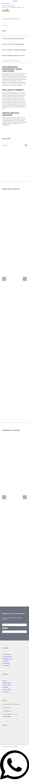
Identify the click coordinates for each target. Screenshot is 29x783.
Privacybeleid (6, 665)
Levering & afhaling (7, 656)
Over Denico (6, 661)
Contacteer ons (6, 663)
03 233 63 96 (14, 123)
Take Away (5, 687)
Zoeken (4, 30)
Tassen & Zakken (7, 689)
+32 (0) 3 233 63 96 (6, 3)
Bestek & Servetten (7, 682)
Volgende (25, 279)
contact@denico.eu (6, 124)
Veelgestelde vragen (7, 659)
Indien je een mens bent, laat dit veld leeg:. (10, 629)
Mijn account (15, 1)
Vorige (4, 279)
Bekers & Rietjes (7, 685)
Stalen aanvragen (7, 654)
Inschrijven (5, 628)
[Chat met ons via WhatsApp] (14, 781)
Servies (5, 680)
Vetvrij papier (6, 691)
